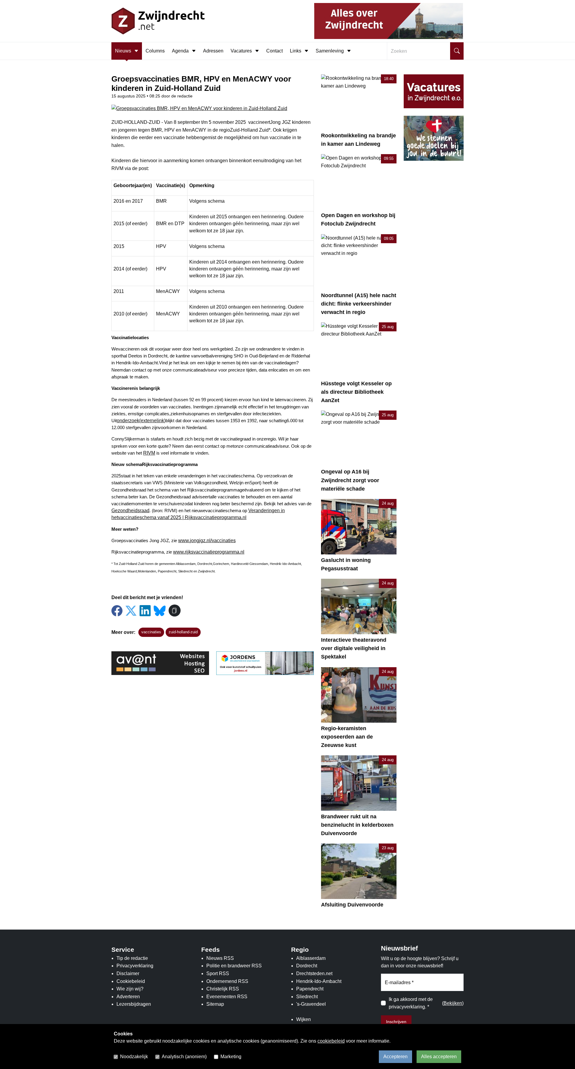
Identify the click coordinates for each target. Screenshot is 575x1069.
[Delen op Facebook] (116, 611)
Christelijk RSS (222, 988)
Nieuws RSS (220, 958)
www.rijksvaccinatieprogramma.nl (208, 551)
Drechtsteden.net (314, 973)
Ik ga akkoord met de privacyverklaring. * (411, 1003)
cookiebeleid (331, 1041)
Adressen (213, 50)
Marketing (230, 1056)
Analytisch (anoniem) (184, 1056)
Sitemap (215, 1004)
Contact (274, 50)
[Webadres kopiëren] (175, 611)
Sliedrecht (307, 996)
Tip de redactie (132, 958)
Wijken (303, 1019)
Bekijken (453, 1003)
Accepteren (395, 1056)
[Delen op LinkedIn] (145, 611)
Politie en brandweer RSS (234, 965)
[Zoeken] (457, 51)
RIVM (149, 452)
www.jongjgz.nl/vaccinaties (207, 540)
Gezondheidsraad (130, 510)
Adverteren (128, 996)
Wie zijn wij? (129, 988)
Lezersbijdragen (133, 1004)
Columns (155, 50)
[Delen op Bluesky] (160, 610)
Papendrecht (309, 988)
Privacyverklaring (134, 965)
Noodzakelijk (134, 1056)
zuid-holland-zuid (183, 632)
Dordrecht (306, 965)
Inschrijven (396, 1021)
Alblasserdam (311, 958)
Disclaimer (127, 973)
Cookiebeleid (130, 981)
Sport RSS (217, 973)
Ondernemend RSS (227, 981)
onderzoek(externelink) (141, 420)
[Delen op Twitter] (131, 611)
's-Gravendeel (311, 1004)
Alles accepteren (439, 1056)
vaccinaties (151, 632)
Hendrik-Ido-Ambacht (318, 981)
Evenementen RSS (226, 996)
